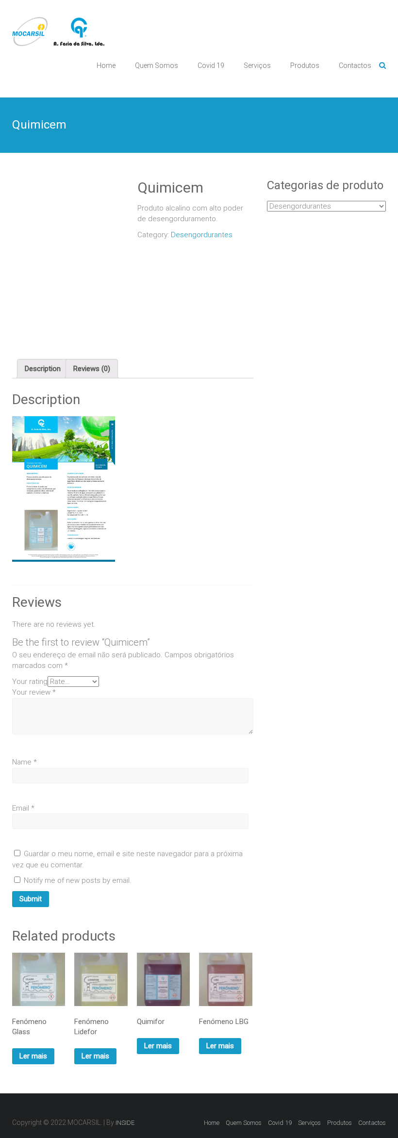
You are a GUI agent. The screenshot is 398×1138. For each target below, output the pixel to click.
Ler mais (33, 1056)
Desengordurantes (201, 234)
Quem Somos (156, 65)
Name (24, 762)
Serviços (257, 65)
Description (43, 368)
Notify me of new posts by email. (78, 880)
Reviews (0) (91, 368)
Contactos (355, 65)
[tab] (42, 368)
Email (23, 808)
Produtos (304, 65)
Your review (34, 692)
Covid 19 (211, 65)
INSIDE (125, 1122)
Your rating (30, 681)
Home (106, 65)
